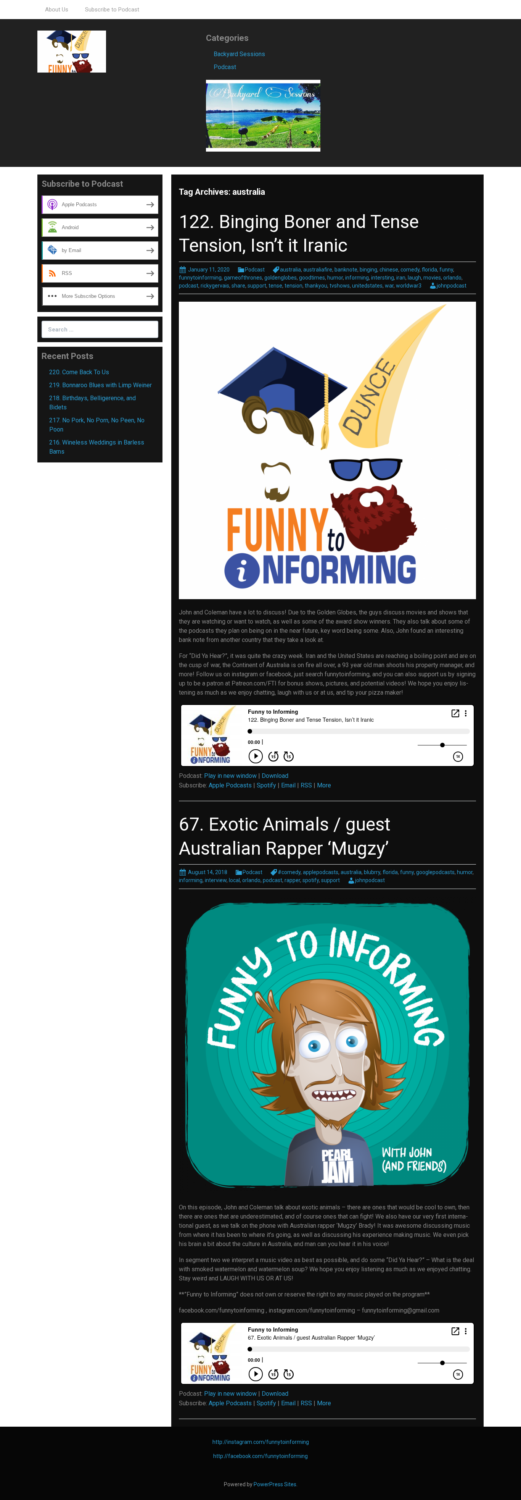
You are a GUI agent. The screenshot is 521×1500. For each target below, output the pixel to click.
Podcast (225, 67)
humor (335, 278)
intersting (382, 278)
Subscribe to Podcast (112, 9)
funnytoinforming (200, 278)
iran (400, 278)
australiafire (317, 270)
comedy (410, 270)
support (257, 286)
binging (368, 270)
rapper (292, 880)
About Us (56, 9)
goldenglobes (280, 278)
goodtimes (312, 278)
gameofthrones (243, 278)
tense (275, 286)
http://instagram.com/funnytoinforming (260, 1442)
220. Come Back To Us (79, 372)
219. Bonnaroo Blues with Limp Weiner (100, 385)
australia (290, 270)
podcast (188, 286)
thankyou (316, 286)
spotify (310, 880)
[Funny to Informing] (71, 51)
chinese (388, 270)
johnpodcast (451, 286)
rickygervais (215, 286)
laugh (414, 278)
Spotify (266, 785)
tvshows (340, 286)
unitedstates (367, 286)
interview (216, 880)
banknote (345, 270)
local (234, 880)
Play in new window (230, 775)
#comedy (289, 872)
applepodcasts (320, 872)
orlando (452, 278)
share (238, 286)
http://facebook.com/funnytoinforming (260, 1456)
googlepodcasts (435, 872)
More (324, 785)
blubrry (372, 872)
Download (275, 775)
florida (429, 270)
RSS (306, 785)
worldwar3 (408, 286)
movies (432, 278)
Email (288, 785)
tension (293, 286)
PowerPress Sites (275, 1484)
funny (446, 270)
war (389, 286)
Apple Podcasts (230, 785)
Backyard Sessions (239, 54)
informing (357, 278)
